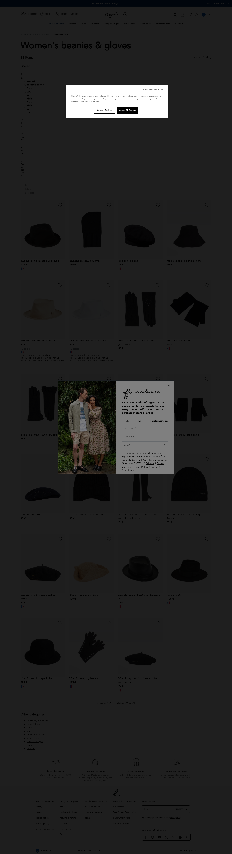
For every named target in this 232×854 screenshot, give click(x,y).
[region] (117, 101)
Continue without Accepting (154, 89)
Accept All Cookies (127, 110)
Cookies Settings (104, 110)
